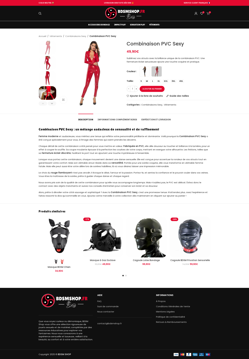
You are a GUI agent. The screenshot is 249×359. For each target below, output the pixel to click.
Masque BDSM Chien (59, 267)
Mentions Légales (165, 311)
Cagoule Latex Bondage (146, 260)
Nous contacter (105, 311)
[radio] (144, 71)
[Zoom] (63, 99)
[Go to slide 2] (126, 275)
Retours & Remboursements (171, 322)
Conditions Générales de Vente (173, 306)
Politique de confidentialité (170, 316)
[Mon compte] (196, 13)
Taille (130, 81)
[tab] (85, 118)
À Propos (161, 301)
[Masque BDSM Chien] (59, 237)
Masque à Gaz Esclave (102, 260)
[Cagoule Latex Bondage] (146, 237)
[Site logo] (124, 13)
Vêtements (56, 36)
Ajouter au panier (152, 88)
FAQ (99, 301)
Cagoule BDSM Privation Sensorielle (190, 260)
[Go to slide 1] (123, 275)
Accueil (42, 36)
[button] (43, 103)
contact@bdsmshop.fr (109, 323)
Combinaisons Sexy (75, 36)
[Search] (40, 13)
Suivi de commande (108, 306)
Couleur (131, 71)
